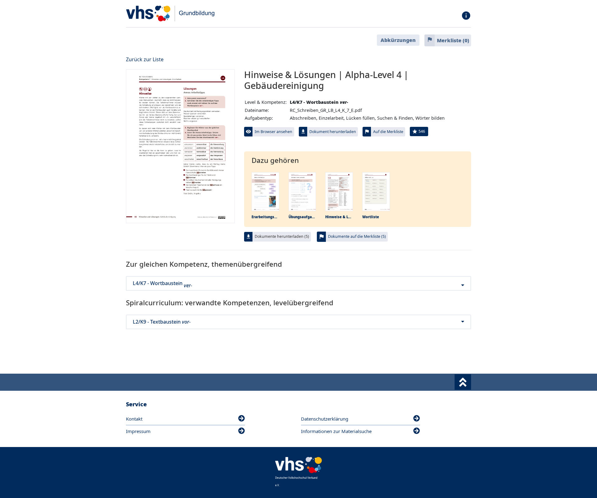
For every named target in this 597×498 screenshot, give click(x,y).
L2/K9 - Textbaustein (162, 322)
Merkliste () (453, 40)
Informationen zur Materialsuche (336, 431)
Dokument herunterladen (332, 131)
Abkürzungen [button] (398, 40)
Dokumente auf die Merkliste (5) (357, 236)
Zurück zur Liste (145, 59)
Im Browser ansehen (273, 131)
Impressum (138, 431)
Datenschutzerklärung (324, 419)
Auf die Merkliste (388, 131)
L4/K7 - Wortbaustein (162, 283)
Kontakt (134, 419)
